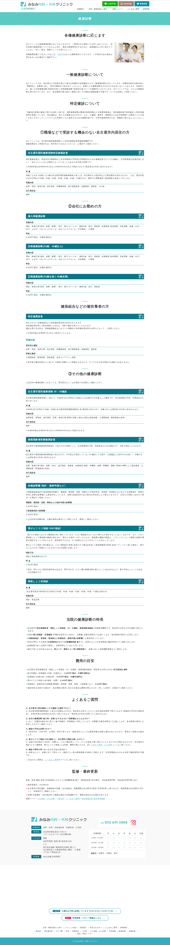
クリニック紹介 (71, 927)
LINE (53, 54)
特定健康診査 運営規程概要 (93, 799)
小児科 (84, 931)
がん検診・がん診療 (46, 799)
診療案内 (80, 9)
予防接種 (112, 931)
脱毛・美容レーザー (85, 934)
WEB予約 (62, 54)
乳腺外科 (75, 931)
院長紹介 (83, 927)
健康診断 (122, 931)
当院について (117, 9)
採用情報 (146, 9)
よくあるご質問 (133, 9)
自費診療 (132, 931)
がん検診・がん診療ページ (106, 745)
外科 (67, 931)
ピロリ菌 (59, 931)
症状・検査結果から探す (98, 9)
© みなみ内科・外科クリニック (85, 941)
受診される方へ (96, 927)
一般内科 (60, 799)
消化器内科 (48, 931)
